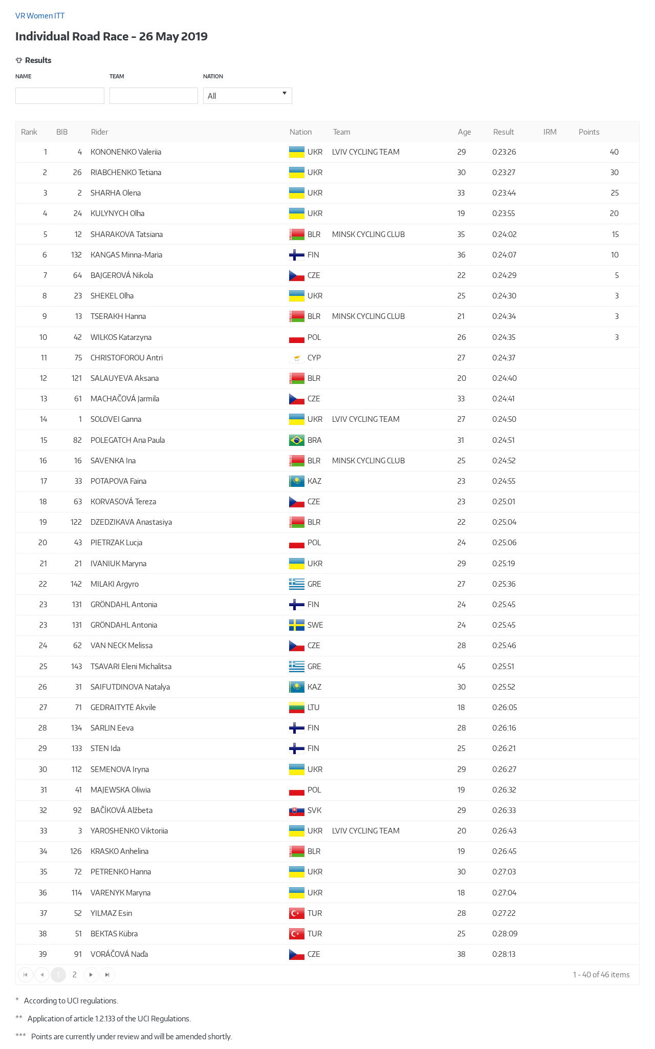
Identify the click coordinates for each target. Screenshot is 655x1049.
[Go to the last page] (107, 974)
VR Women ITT (39, 15)
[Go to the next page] (91, 974)
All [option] (212, 96)
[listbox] (247, 96)
